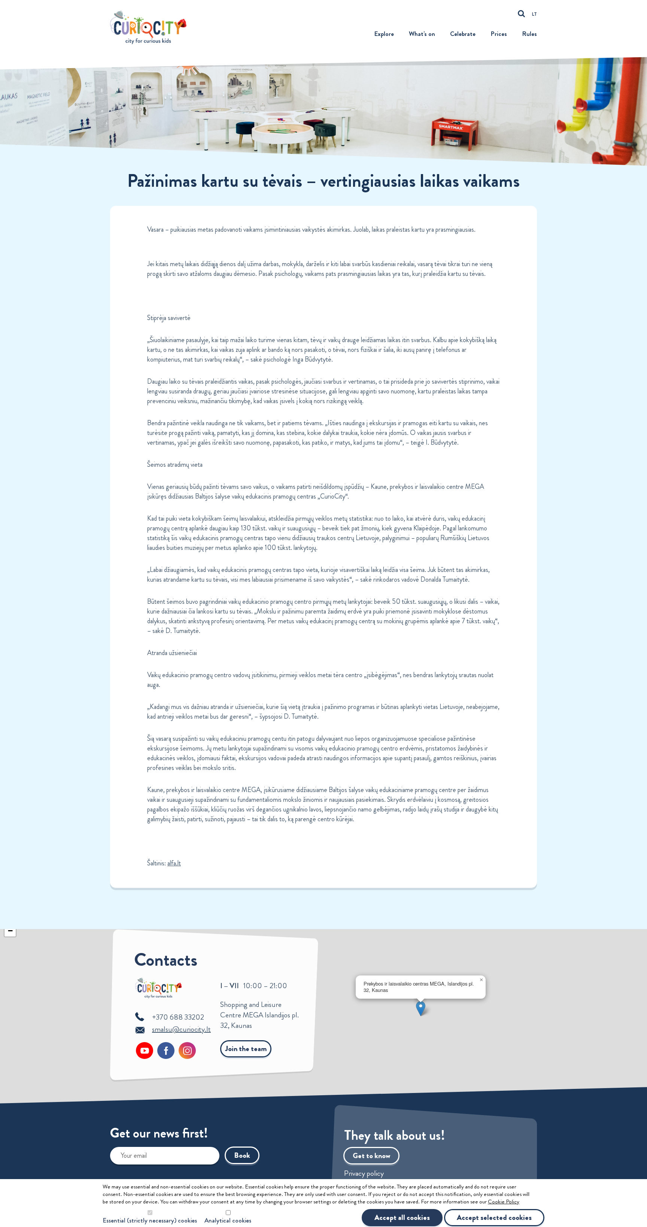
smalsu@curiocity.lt (181, 1029)
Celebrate (463, 33)
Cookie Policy (503, 1201)
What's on (422, 33)
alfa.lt (174, 863)
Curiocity (151, 27)
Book (242, 1155)
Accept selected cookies (494, 1217)
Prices (498, 33)
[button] (420, 1008)
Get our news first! (159, 1134)
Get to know (371, 1155)
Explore (384, 33)
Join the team (246, 1048)
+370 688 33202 (178, 1017)
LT (534, 14)
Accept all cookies (402, 1217)
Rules (529, 33)
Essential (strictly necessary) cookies (150, 1220)
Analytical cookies (227, 1220)
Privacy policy (364, 1173)
